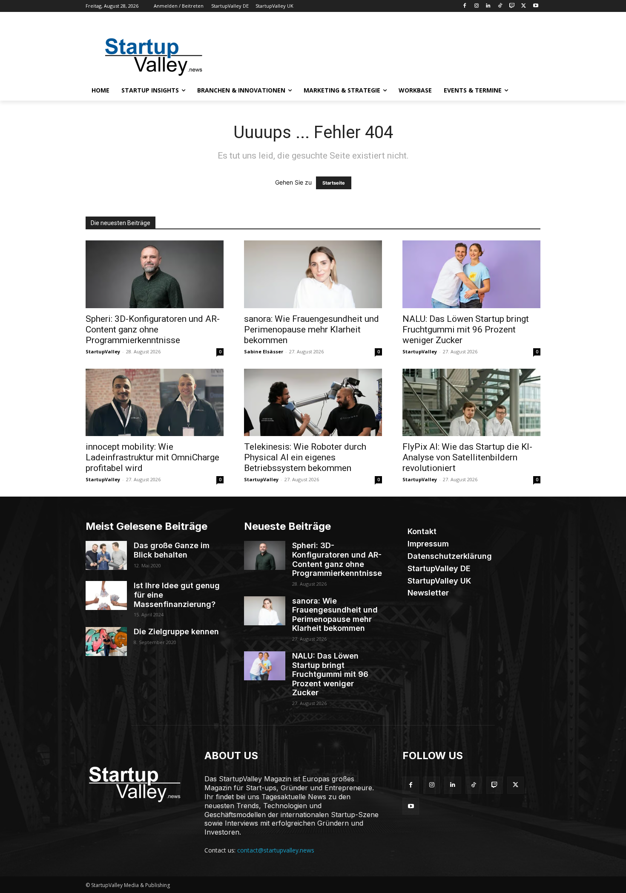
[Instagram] (476, 6)
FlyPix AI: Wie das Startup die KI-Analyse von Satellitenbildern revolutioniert (467, 457)
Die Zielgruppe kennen (176, 631)
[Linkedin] (488, 6)
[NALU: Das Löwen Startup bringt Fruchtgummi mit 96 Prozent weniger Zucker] (471, 274)
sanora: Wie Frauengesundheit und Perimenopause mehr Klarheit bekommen (311, 329)
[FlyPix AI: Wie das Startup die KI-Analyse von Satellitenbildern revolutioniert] (471, 402)
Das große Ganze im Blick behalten (172, 550)
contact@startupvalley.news (275, 850)
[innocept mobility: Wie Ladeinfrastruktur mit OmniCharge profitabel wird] (155, 402)
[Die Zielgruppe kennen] (106, 641)
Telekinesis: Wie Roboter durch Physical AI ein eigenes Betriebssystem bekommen (305, 457)
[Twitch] (512, 6)
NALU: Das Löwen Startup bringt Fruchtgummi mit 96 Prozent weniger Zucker (465, 329)
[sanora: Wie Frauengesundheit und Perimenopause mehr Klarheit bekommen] (313, 274)
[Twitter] (523, 6)
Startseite (333, 183)
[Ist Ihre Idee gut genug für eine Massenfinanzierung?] (106, 595)
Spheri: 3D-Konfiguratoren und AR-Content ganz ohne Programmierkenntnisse (153, 329)
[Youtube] (535, 6)
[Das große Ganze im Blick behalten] (106, 555)
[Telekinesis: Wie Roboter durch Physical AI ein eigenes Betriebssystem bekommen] (313, 402)
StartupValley (103, 351)
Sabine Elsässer (263, 351)
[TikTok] (500, 6)
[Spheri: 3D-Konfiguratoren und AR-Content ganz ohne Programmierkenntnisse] (155, 274)
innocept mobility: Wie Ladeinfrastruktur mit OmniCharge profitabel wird (152, 457)
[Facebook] (464, 6)
